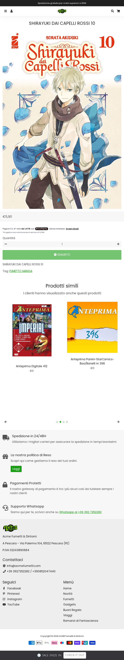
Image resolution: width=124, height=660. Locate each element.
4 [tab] (67, 422)
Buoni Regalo (72, 610)
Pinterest (13, 594)
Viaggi (67, 615)
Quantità (9, 238)
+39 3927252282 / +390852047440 (31, 571)
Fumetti (68, 599)
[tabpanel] (32, 335)
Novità (67, 594)
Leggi (16, 469)
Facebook (14, 588)
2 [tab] (60, 422)
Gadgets (69, 604)
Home (67, 588)
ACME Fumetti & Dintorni (71, 636)
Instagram (14, 599)
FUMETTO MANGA (20, 271)
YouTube (13, 604)
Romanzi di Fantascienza (80, 621)
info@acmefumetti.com (23, 566)
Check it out (74, 655)
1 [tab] (57, 422)
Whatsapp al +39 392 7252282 (80, 512)
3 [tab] (63, 422)
